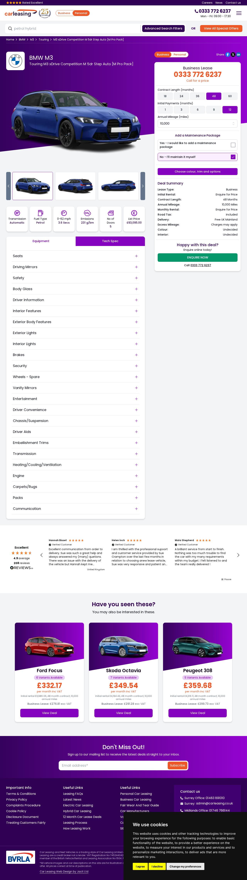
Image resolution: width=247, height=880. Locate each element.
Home (10, 39)
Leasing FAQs (73, 794)
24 (181, 96)
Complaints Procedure (23, 805)
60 (230, 96)
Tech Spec (110, 241)
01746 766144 (219, 810)
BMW (22, 39)
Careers (207, 3)
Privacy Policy (16, 799)
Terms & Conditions (21, 794)
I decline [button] (157, 866)
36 (197, 96)
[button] (41, 555)
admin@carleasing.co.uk (214, 803)
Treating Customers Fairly (26, 822)
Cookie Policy (16, 811)
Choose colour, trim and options (198, 171)
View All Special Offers (221, 28)
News (219, 3)
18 (165, 96)
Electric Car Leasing (78, 805)
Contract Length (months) (176, 90)
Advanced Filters (163, 28)
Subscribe (177, 765)
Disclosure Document (22, 817)
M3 (32, 39)
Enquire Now (197, 257)
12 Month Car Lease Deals (82, 817)
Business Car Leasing (135, 799)
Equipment (41, 241)
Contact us (233, 3)
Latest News (72, 799)
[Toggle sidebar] (238, 13)
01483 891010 (215, 798)
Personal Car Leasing (136, 794)
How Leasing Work (77, 828)
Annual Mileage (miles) (173, 117)
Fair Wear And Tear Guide (139, 805)
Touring (44, 39)
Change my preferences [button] (185, 866)
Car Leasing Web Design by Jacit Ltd (64, 871)
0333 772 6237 (200, 265)
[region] (140, 555)
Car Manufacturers (134, 811)
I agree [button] (140, 866)
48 (214, 96)
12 (230, 110)
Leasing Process (75, 822)
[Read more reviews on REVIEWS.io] (21, 568)
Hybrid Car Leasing (77, 811)
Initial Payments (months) (175, 103)
